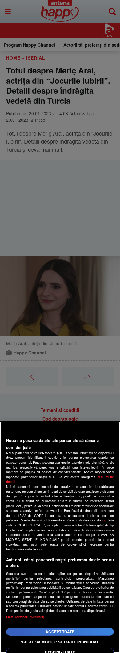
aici (104, 520)
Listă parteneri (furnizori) (25, 616)
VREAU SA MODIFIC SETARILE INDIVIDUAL (60, 642)
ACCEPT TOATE (60, 631)
